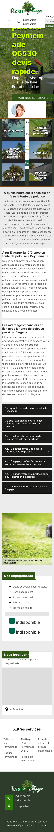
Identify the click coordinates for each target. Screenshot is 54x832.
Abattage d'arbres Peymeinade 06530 (27, 745)
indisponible (29, 19)
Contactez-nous (38, 825)
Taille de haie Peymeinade (9, 743)
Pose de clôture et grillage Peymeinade (44, 745)
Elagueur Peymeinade (9, 754)
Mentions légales (16, 825)
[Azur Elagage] (27, 7)
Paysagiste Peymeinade (27, 758)
